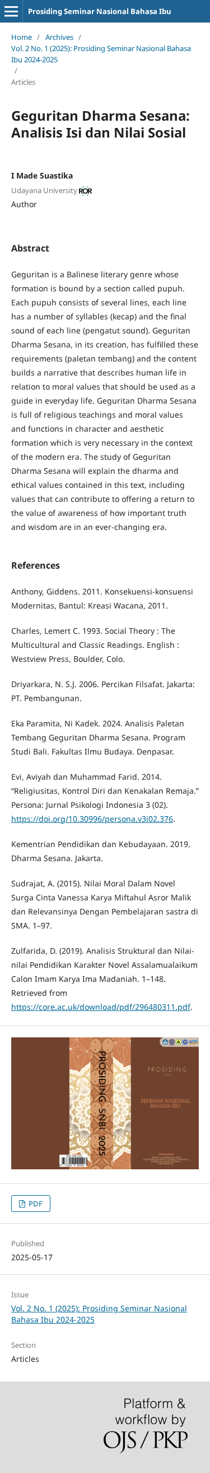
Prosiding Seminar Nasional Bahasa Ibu (99, 11)
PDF (35, 1203)
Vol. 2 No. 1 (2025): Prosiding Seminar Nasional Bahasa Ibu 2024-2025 (101, 54)
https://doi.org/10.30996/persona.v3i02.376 (92, 818)
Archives (59, 37)
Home (21, 37)
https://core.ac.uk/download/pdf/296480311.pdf (100, 1006)
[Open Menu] (11, 11)
